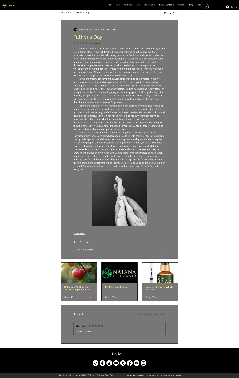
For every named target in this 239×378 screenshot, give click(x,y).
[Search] (177, 4)
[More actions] (164, 29)
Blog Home (66, 12)
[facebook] (130, 363)
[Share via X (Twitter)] (81, 242)
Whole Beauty (82, 12)
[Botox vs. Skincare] (160, 273)
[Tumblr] (123, 363)
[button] (207, 6)
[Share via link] (93, 242)
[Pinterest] (136, 363)
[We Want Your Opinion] (120, 273)
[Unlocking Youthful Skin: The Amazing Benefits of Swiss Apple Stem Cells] (79, 273)
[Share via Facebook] (74, 242)
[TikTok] (95, 363)
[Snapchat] (102, 363)
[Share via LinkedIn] (87, 242)
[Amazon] (109, 363)
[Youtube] (116, 363)
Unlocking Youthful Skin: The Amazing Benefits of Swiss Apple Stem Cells (77, 288)
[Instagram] (143, 363)
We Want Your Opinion (116, 287)
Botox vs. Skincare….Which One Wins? (159, 288)
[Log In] (226, 7)
